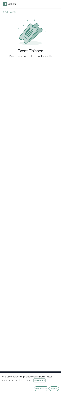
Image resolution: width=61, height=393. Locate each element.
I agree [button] (54, 388)
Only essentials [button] (41, 388)
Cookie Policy (39, 380)
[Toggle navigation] (56, 4)
